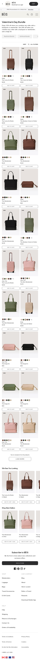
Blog (22, 578)
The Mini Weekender (8, 241)
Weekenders (6, 578)
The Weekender (6, 161)
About (23, 582)
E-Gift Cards (6, 595)
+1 (13, 76)
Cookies (23, 642)
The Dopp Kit (24, 201)
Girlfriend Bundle (25, 36)
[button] (28, 14)
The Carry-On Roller (8, 80)
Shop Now (30, 9)
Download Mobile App (28, 600)
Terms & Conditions (7, 636)
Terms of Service (7, 642)
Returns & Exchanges (9, 618)
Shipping (5, 614)
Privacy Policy (25, 636)
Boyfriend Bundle (9, 36)
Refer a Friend (26, 591)
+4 (31, 117)
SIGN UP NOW (20, 563)
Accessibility (25, 647)
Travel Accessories (8, 591)
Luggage (5, 582)
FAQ (3, 610)
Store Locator (26, 587)
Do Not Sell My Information (10, 647)
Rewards (24, 595)
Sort (24, 44)
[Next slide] (39, 9)
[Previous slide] (1, 9)
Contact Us (5, 623)
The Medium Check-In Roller (28, 121)
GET (33, 4)
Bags (3, 587)
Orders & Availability (8, 627)
